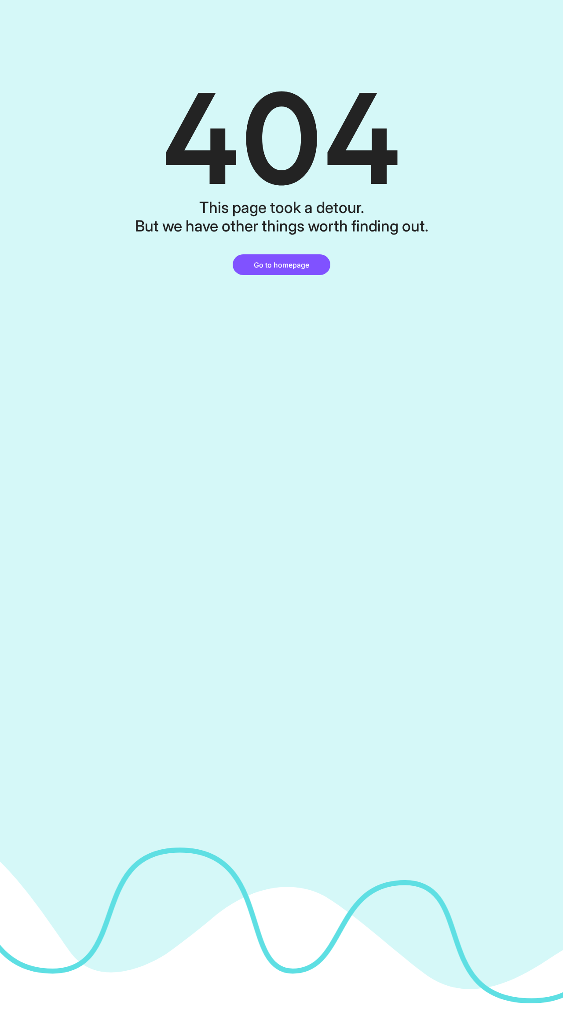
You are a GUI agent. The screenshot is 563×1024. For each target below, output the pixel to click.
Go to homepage (281, 265)
